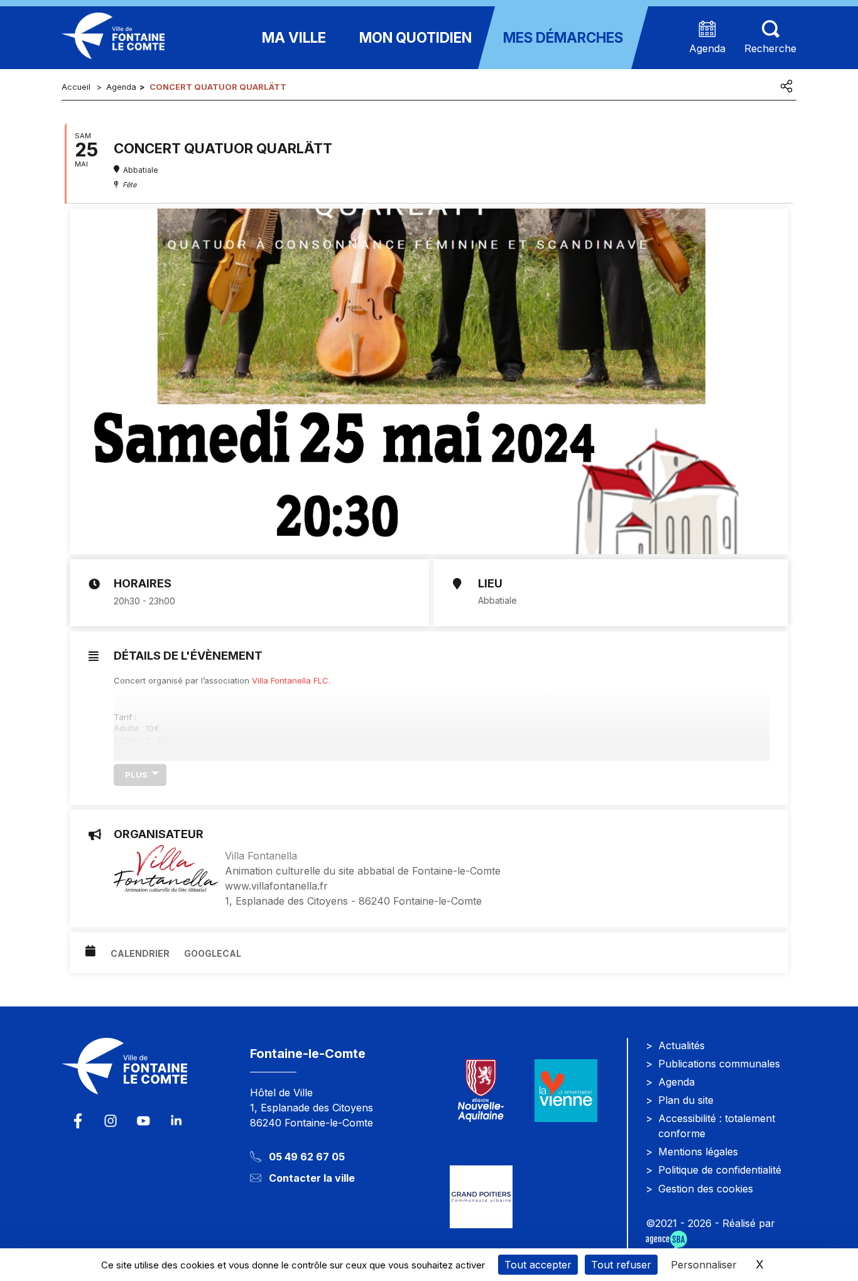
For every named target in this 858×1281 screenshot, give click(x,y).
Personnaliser (704, 1264)
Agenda (121, 87)
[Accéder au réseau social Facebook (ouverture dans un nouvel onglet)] (78, 1121)
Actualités (681, 1045)
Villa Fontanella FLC (290, 680)
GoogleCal (212, 953)
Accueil (76, 87)
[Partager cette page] (786, 86)
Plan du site (686, 1100)
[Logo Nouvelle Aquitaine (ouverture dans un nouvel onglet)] (480, 1091)
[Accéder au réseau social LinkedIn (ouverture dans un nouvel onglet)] (176, 1121)
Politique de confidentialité (719, 1170)
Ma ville (294, 37)
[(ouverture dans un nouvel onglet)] (565, 1091)
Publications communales (719, 1063)
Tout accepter (538, 1264)
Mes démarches (563, 37)
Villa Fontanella (261, 855)
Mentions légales (698, 1151)
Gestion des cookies (705, 1188)
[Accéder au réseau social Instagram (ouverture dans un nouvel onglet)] (110, 1121)
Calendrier (140, 953)
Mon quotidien (415, 37)
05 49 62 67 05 (307, 1156)
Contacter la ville (312, 1178)
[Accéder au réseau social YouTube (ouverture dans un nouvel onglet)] (143, 1121)
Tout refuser (621, 1264)
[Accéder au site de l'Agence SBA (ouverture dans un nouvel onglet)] (666, 1240)
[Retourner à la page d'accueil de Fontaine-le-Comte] (146, 1074)
